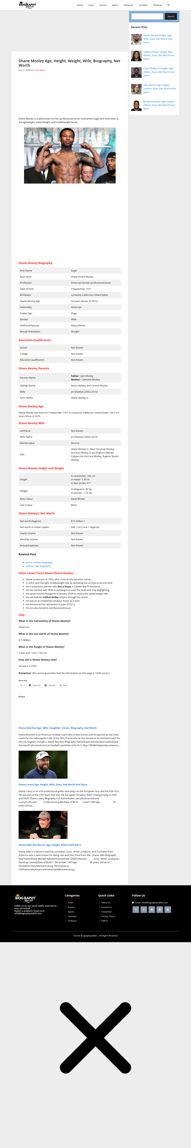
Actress (102, 5)
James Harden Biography (39, 562)
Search (171, 16)
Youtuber (72, 916)
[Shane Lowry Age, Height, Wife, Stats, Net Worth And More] (43, 777)
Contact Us (107, 907)
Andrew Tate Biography (38, 566)
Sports (115, 5)
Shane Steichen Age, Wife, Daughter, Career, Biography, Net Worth (58, 727)
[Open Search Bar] (168, 5)
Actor (91, 5)
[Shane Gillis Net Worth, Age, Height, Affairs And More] (43, 838)
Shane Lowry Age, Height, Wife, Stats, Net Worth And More (53, 784)
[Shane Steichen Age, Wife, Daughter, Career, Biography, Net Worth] (49, 721)
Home (80, 5)
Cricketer (143, 5)
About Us (106, 902)
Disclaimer (107, 911)
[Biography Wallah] (28, 5)
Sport (70, 911)
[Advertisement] (70, 30)
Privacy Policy (108, 916)
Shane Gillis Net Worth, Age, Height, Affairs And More (50, 844)
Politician (157, 5)
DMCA (105, 920)
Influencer (128, 5)
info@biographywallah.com (155, 902)
